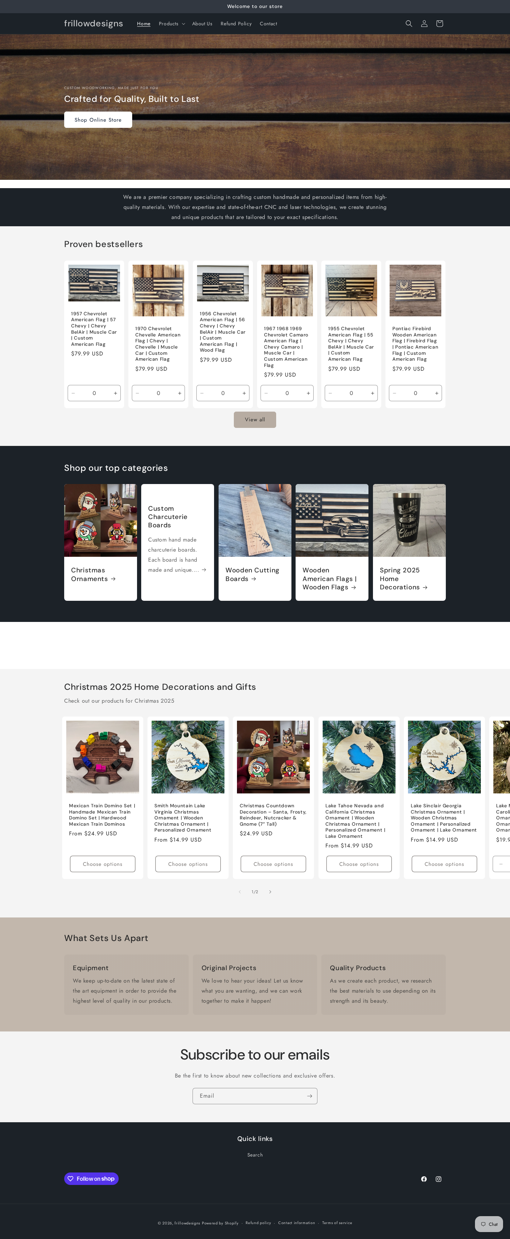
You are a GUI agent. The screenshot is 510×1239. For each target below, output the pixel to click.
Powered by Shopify (220, 1223)
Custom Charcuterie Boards (168, 517)
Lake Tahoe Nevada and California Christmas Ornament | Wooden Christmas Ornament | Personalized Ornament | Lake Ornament (355, 821)
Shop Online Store (98, 120)
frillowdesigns (187, 1223)
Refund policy (258, 1222)
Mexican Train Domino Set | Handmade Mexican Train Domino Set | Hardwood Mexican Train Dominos (102, 815)
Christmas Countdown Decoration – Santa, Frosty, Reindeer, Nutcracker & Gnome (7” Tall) (273, 815)
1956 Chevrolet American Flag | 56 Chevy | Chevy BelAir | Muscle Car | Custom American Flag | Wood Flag (223, 332)
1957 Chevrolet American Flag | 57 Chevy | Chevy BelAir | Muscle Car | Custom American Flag (94, 329)
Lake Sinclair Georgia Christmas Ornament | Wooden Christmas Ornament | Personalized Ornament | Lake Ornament (444, 818)
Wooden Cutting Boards (253, 574)
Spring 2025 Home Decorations (400, 579)
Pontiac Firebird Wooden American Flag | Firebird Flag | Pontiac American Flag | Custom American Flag (415, 344)
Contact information (296, 1222)
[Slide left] (239, 891)
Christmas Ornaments (89, 574)
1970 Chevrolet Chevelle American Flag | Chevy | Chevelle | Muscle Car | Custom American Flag (158, 344)
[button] (171, 23)
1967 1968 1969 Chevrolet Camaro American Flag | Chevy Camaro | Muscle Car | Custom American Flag (286, 347)
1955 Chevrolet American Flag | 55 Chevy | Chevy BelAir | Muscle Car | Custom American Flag (351, 344)
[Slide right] (270, 891)
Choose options (102, 864)
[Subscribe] (309, 1096)
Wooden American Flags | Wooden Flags (330, 579)
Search (255, 1154)
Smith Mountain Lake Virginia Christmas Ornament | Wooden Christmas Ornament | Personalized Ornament (182, 818)
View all (255, 419)
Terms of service (337, 1222)
